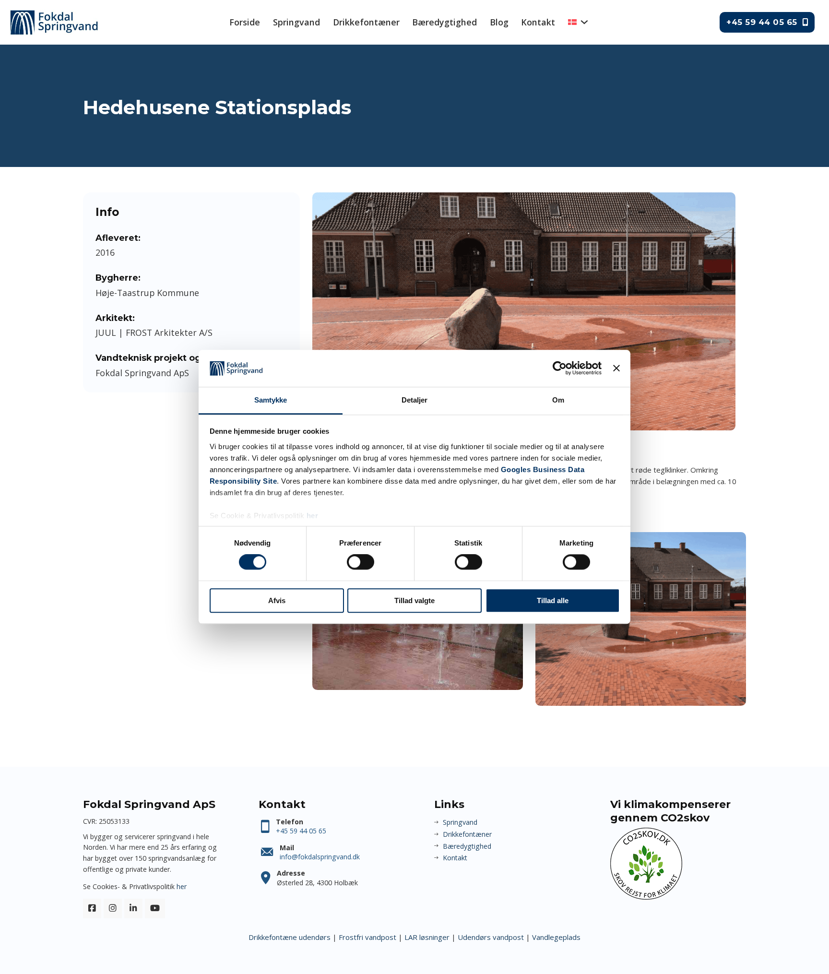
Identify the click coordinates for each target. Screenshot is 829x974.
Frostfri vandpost (367, 937)
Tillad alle (552, 600)
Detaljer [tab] (415, 400)
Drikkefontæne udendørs (290, 937)
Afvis (276, 600)
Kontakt (538, 22)
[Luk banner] (616, 368)
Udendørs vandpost (491, 937)
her (313, 515)
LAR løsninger (427, 937)
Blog (499, 22)
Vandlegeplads (556, 937)
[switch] (360, 562)
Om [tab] (558, 400)
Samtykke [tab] (270, 400)
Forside (244, 22)
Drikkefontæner (366, 22)
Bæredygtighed (444, 22)
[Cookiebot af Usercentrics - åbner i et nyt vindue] (560, 368)
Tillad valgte (414, 600)
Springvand (296, 22)
